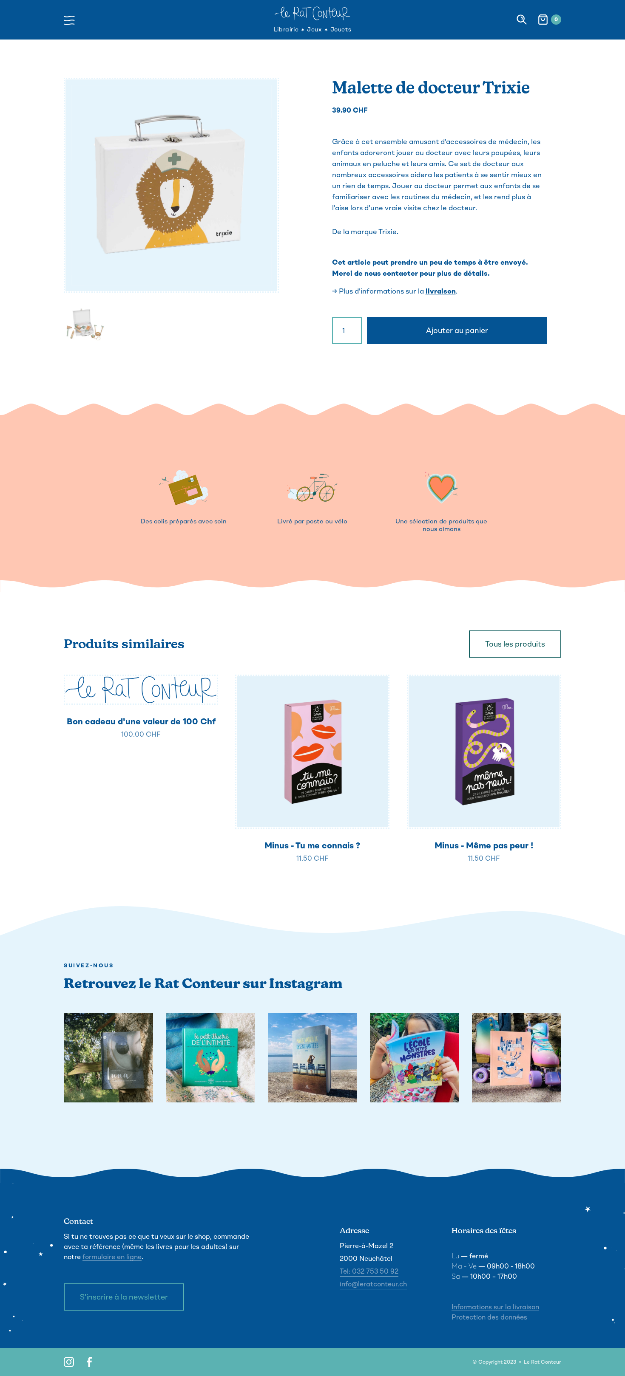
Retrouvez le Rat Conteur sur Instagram (203, 983)
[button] (71, 19)
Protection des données (489, 1317)
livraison (441, 291)
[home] (312, 13)
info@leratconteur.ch (373, 1284)
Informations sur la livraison (495, 1307)
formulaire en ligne (112, 1257)
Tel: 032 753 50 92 (369, 1271)
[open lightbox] (171, 185)
